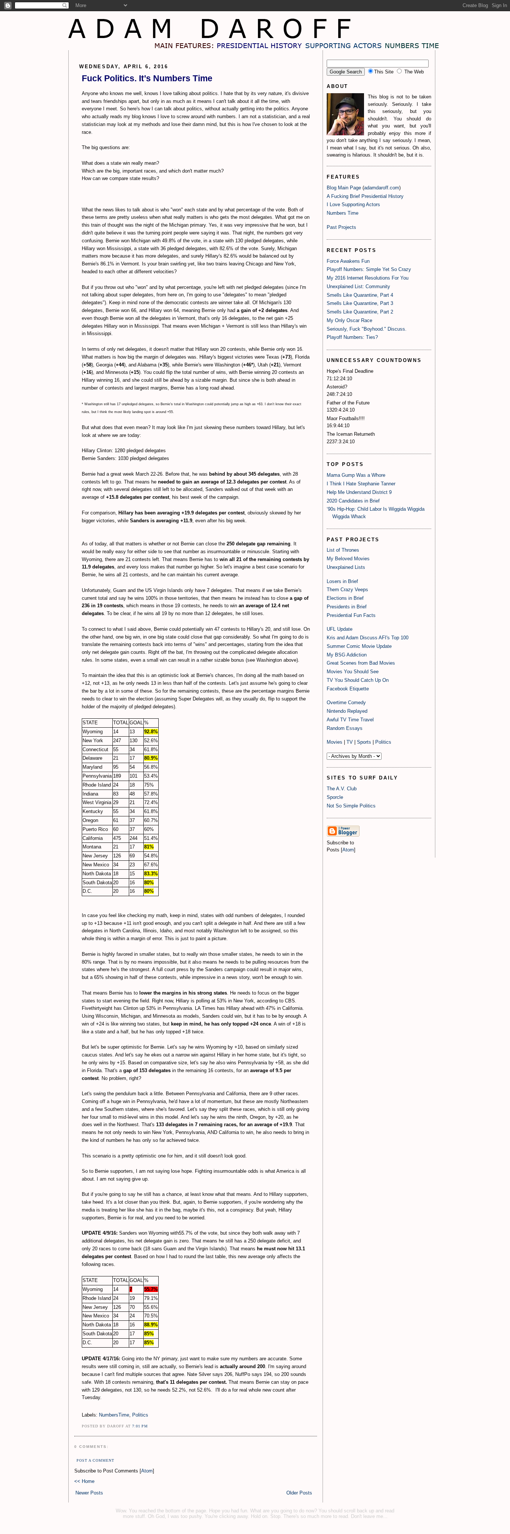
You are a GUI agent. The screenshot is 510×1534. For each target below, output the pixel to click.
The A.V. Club (342, 788)
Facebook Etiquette (348, 689)
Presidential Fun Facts (351, 615)
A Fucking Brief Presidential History (365, 196)
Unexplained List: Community (358, 286)
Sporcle (335, 797)
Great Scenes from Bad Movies (361, 663)
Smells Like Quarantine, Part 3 (360, 303)
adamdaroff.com (381, 187)
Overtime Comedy (346, 702)
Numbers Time (342, 213)
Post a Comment (95, 1460)
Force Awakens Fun (348, 261)
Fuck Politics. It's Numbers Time (147, 78)
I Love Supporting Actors (353, 204)
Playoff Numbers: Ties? (352, 337)
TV (349, 742)
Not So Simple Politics (351, 806)
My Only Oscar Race (349, 320)
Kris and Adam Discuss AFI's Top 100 (367, 637)
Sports (364, 742)
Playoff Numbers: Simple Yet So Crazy (369, 269)
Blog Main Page (344, 187)
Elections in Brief (345, 598)
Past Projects (341, 227)
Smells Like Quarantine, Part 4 (360, 295)
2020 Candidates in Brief (353, 501)
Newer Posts (89, 1493)
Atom (147, 1471)
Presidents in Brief (347, 606)
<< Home (84, 1481)
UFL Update (339, 629)
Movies (334, 742)
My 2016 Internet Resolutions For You (367, 278)
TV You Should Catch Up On (358, 680)
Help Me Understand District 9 (359, 492)
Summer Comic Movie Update (359, 646)
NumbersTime (114, 1415)
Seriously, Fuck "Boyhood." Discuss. (367, 329)
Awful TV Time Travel (350, 719)
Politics (140, 1415)
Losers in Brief (342, 581)
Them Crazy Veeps (347, 589)
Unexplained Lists (346, 567)
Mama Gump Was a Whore (356, 475)
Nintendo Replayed (347, 711)
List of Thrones (343, 550)
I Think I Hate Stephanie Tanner (361, 483)
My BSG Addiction (347, 655)
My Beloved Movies (348, 558)
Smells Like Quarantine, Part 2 (360, 312)
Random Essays (345, 728)
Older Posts (299, 1493)
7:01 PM (140, 1426)
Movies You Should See (353, 671)
